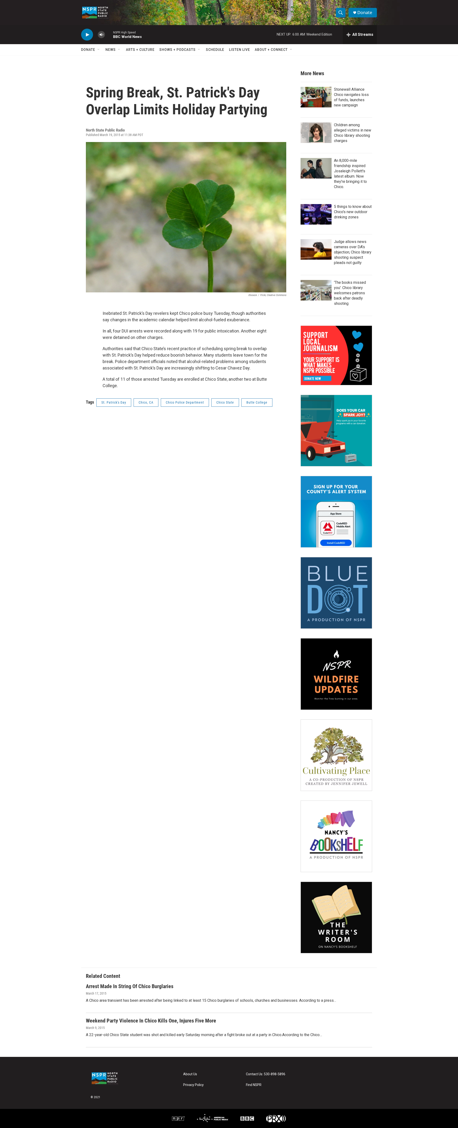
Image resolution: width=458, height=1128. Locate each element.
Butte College (256, 402)
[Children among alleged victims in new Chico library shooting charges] (316, 132)
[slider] (109, 34)
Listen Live (239, 50)
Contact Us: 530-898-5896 (265, 1074)
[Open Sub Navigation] (99, 50)
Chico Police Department (185, 402)
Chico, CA (146, 402)
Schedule (215, 50)
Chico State (225, 402)
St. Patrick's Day (113, 402)
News (110, 50)
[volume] (101, 34)
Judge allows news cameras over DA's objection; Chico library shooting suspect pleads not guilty (352, 252)
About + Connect (271, 50)
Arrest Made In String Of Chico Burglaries (129, 986)
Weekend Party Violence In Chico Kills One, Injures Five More (151, 1021)
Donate (364, 12)
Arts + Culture (140, 50)
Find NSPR (253, 1085)
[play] (87, 34)
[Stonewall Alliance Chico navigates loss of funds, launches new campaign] (316, 97)
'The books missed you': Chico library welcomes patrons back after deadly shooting (350, 293)
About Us (190, 1074)
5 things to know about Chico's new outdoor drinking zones (353, 211)
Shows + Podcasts (177, 50)
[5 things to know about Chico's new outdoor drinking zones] (316, 214)
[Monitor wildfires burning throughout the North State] (336, 674)
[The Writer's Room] (336, 917)
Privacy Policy (193, 1085)
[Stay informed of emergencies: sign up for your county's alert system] (336, 511)
